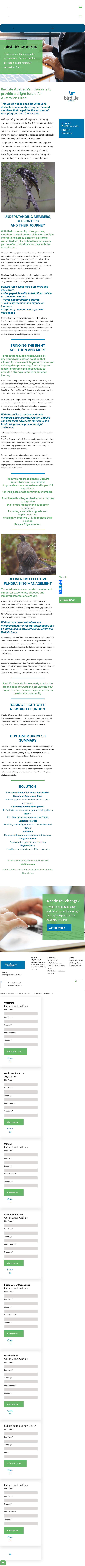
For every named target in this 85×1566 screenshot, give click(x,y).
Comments (8, 1040)
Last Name (8, 1017)
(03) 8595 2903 (53, 960)
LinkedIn (4, 975)
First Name (8, 1009)
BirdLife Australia (14, 89)
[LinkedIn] (71, 585)
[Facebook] (71, 582)
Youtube (18, 975)
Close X (10, 1057)
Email (7, 1452)
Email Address (10, 1033)
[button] (80, 6)
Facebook (11, 975)
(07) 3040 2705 (36, 960)
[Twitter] (71, 588)
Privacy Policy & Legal (46, 993)
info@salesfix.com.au (38, 962)
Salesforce (5, 321)
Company (8, 1025)
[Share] (71, 592)
